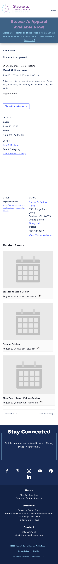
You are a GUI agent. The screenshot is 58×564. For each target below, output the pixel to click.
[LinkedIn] (29, 477)
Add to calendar (16, 106)
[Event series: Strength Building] (38, 348)
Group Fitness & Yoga (14, 153)
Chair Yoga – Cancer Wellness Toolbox (21, 398)
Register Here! (10, 93)
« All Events (9, 50)
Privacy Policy (23, 551)
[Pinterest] (51, 471)
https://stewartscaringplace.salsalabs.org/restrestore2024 (14, 208)
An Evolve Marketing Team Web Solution (29, 556)
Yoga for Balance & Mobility (16, 291)
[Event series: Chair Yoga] (41, 402)
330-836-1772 (29, 532)
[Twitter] (18, 471)
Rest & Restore (11, 145)
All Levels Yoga (10, 413)
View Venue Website (40, 235)
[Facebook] (7, 471)
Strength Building (12, 344)
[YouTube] (40, 471)
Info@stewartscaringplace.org (29, 535)
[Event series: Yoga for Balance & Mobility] (39, 295)
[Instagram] (29, 471)
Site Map (36, 551)
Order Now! (29, 40)
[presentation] (28, 269)
